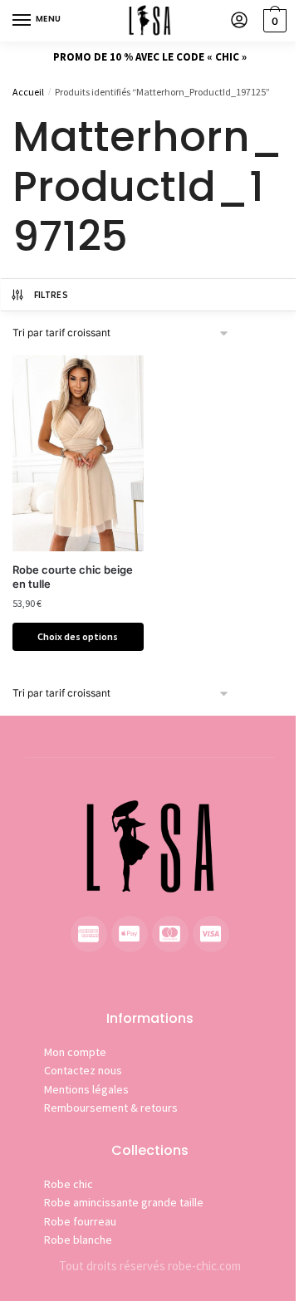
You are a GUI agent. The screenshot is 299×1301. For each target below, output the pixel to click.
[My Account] (239, 21)
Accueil (28, 92)
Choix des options (77, 636)
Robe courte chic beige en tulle (72, 576)
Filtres (51, 295)
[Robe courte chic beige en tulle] (78, 453)
